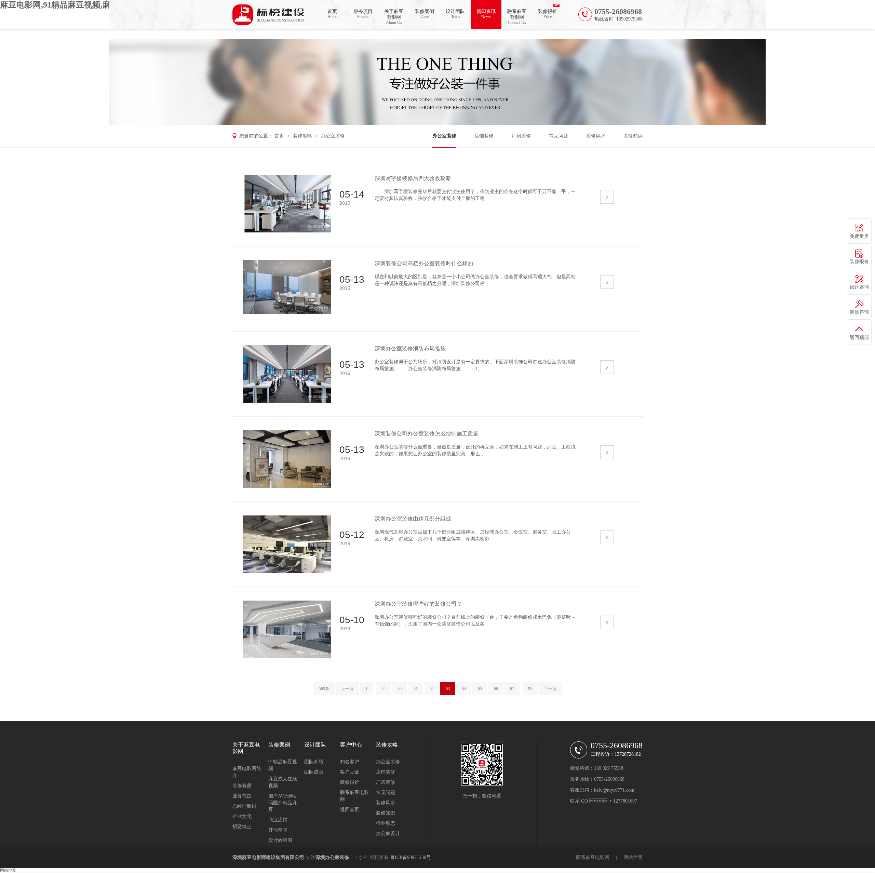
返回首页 (349, 809)
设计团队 (455, 14)
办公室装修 (333, 135)
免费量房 (859, 236)
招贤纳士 (242, 826)
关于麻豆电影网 (393, 17)
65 (480, 688)
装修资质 (242, 785)
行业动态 (385, 823)
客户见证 (349, 772)
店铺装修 (484, 135)
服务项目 (363, 14)
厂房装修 (521, 135)
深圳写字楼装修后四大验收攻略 (413, 178)
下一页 (550, 688)
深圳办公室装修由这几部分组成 (413, 519)
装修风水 (595, 135)
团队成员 (313, 772)
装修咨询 (859, 312)
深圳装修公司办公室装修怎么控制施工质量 (427, 433)
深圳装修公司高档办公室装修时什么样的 (424, 263)
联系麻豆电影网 (516, 17)
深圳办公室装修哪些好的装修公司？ (418, 604)
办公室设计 (388, 833)
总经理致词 (244, 806)
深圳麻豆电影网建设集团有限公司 (268, 857)
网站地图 (8, 870)
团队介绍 (313, 761)
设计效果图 (280, 840)
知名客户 (349, 761)
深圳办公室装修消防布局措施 (410, 348)
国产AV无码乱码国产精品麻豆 (283, 802)
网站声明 (633, 857)
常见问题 (558, 135)
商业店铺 (277, 819)
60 (400, 688)
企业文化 (242, 816)
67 (512, 688)
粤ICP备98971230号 (410, 857)
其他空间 (277, 830)
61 (416, 688)
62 (432, 688)
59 (383, 688)
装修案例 (424, 14)
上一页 (347, 688)
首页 (332, 14)
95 (530, 688)
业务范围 (242, 795)
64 (464, 688)
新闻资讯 (486, 14)
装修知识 (633, 135)
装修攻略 (302, 135)
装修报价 (547, 14)
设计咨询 (859, 287)
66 (496, 688)
